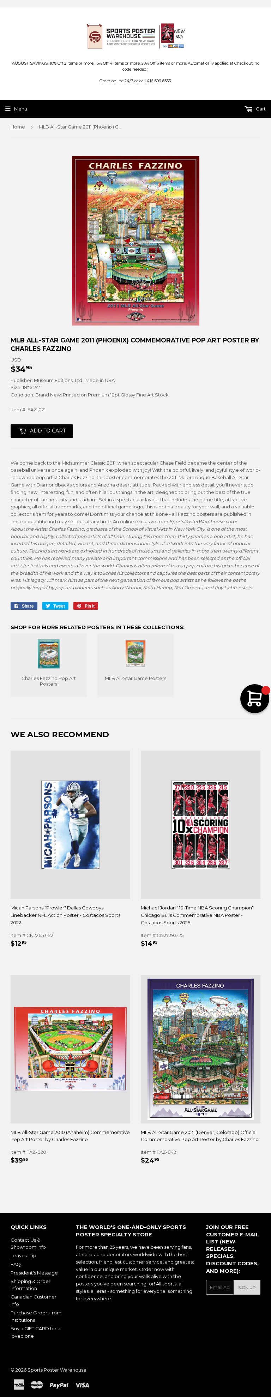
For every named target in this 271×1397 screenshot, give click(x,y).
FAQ (16, 1264)
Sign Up (247, 1287)
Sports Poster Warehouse (57, 1370)
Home (18, 127)
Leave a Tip (23, 1255)
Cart (260, 109)
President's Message (34, 1273)
